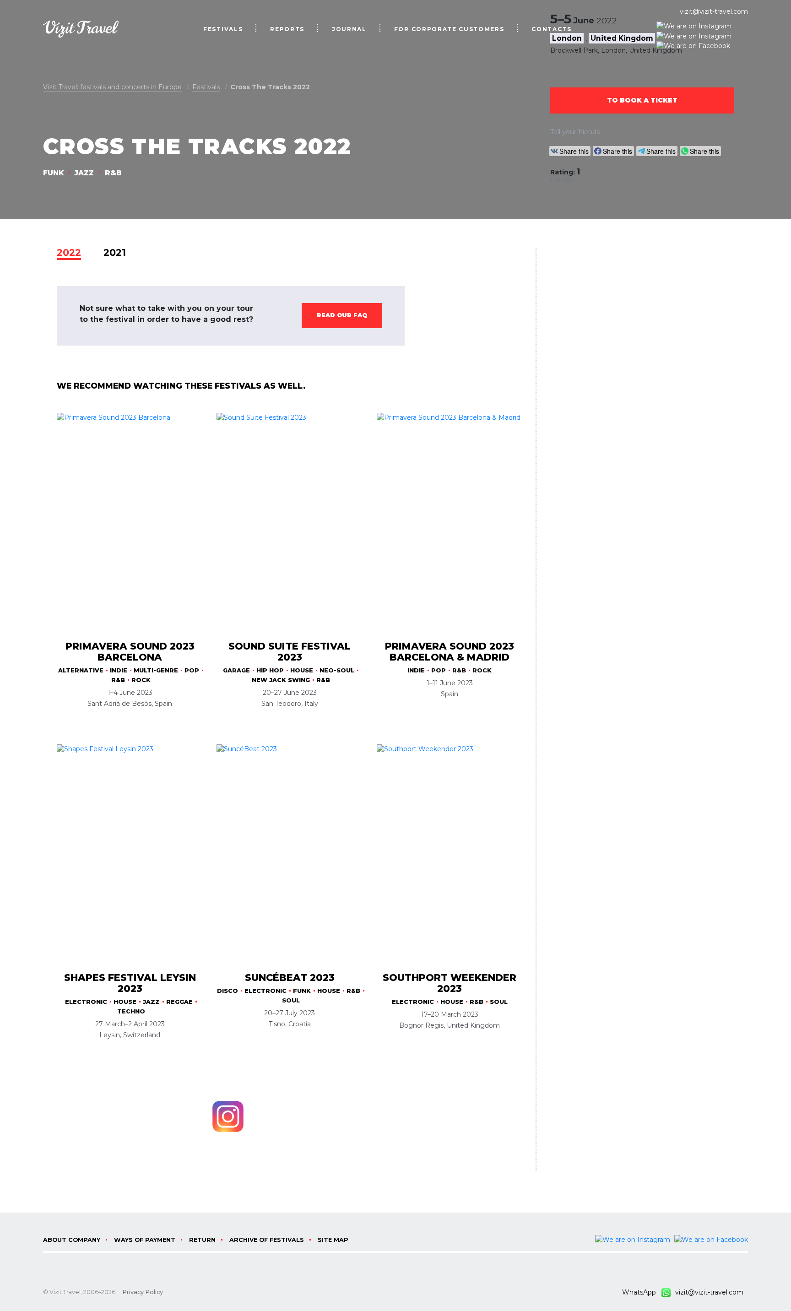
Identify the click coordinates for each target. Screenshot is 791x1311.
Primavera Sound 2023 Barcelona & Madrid (449, 651)
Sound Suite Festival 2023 (289, 651)
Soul (291, 1000)
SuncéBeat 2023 (290, 977)
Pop (191, 670)
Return (202, 1239)
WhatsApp (641, 1292)
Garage (236, 670)
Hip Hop (270, 670)
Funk (53, 172)
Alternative (80, 670)
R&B (113, 172)
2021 (114, 252)
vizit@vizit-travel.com (714, 11)
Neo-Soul (337, 670)
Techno (131, 1011)
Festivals (223, 29)
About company (71, 1239)
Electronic (86, 1001)
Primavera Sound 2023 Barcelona (130, 651)
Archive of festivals (266, 1239)
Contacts (551, 29)
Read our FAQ (342, 315)
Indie (118, 670)
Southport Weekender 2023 (449, 983)
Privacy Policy (142, 1292)
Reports (287, 29)
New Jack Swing (281, 680)
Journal (349, 29)
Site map (333, 1239)
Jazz (84, 172)
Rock (141, 680)
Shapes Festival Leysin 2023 (130, 983)
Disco (227, 990)
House (301, 670)
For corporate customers (449, 29)
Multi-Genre (156, 670)
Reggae (179, 1001)
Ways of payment (144, 1239)
